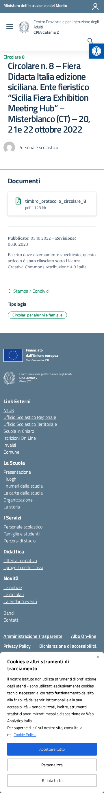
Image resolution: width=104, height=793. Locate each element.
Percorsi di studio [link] (19, 540)
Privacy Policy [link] (17, 645)
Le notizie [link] (12, 587)
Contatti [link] (11, 619)
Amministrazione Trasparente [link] (32, 636)
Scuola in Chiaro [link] (18, 431)
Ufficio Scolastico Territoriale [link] (30, 424)
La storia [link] (11, 506)
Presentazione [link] (17, 471)
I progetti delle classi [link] (23, 567)
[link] (96, 51)
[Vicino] (97, 656)
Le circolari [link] (13, 594)
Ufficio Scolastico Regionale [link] (29, 417)
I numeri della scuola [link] (23, 485)
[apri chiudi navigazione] (9, 26)
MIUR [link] (8, 410)
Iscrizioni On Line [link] (19, 437)
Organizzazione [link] (18, 499)
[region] (52, 722)
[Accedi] (95, 6)
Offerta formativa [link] (20, 560)
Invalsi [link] (9, 444)
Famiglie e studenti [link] (21, 533)
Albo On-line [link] (83, 636)
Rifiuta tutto (52, 780)
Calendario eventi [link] (20, 601)
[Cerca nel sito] (90, 41)
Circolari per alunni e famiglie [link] (37, 315)
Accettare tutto (52, 749)
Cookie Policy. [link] (25, 735)
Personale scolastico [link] (22, 526)
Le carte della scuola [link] (23, 492)
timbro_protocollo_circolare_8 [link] (55, 201)
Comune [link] (11, 451)
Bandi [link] (8, 612)
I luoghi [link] (10, 478)
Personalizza (52, 765)
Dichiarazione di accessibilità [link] (67, 645)
